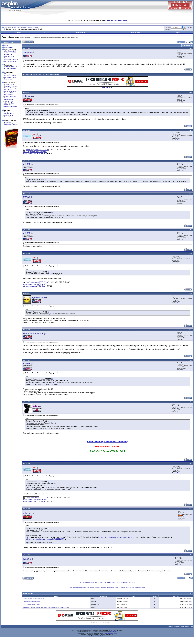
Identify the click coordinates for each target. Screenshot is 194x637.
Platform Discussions (14, 27)
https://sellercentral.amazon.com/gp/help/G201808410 (45, 539)
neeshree (27, 52)
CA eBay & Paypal (10, 77)
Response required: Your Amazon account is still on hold (130, 587)
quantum (27, 559)
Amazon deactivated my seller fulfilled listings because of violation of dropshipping (91, 587)
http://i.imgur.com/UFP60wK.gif (34, 153)
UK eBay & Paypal (10, 74)
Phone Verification (10, 91)
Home (5, 27)
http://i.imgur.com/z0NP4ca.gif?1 (35, 152)
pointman (27, 96)
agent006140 (38, 297)
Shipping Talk (8, 101)
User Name (168, 27)
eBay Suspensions (10, 53)
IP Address (7, 89)
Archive (187, 626)
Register (18, 32)
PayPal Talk (8, 54)
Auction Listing (9, 98)
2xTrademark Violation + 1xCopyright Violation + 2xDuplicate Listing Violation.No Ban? (46, 607)
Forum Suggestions (10, 117)
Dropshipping (8, 99)
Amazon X (7, 122)
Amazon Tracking (10, 88)
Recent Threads (135, 32)
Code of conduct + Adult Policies (31, 601)
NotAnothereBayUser (33, 333)
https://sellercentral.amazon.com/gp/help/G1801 (115, 537)
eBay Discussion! (10, 51)
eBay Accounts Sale (11, 67)
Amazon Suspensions (34, 27)
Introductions (8, 115)
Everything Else (9, 112)
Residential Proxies (111, 633)
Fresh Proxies (107, 87)
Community (80, 32)
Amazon (24, 27)
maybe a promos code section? (31, 604)
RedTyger (102, 635)
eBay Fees (7, 105)
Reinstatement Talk (10, 106)
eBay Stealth (113, 631)
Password (167, 29)
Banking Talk (8, 94)
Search (178, 32)
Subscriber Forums (10, 124)
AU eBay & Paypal (10, 75)
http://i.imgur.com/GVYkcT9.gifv (37, 150)
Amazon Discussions (11, 58)
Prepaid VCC (8, 93)
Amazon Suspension (11, 59)
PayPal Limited (9, 56)
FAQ (45, 32)
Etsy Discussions (10, 61)
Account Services (10, 68)
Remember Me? (188, 27)
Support (171, 626)
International (8, 79)
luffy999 (26, 164)
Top (192, 626)
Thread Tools (186, 45)
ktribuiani (27, 513)
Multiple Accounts (10, 96)
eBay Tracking (9, 84)
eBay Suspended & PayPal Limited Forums (91, 582)
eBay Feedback (9, 103)
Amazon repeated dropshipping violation (33, 598)
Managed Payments (10, 86)
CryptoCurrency (9, 113)
